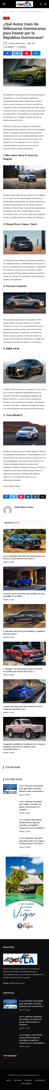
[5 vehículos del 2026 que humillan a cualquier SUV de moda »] (24, 616)
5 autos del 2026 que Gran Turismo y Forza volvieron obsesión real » (23, 707)
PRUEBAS (28, 1080)
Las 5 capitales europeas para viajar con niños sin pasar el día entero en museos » (30, 805)
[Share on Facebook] (7, 53)
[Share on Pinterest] (26, 53)
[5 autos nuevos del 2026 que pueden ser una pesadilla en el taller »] (24, 578)
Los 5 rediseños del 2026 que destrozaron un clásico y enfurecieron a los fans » (24, 557)
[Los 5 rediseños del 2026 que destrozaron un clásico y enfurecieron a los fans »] (24, 541)
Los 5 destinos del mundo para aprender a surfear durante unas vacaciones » (31, 788)
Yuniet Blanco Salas (17, 43)
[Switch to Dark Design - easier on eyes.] (41, 4)
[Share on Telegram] (36, 53)
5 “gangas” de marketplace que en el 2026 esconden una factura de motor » (22, 670)
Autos (6, 18)
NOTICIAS (18, 1080)
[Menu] (4, 4)
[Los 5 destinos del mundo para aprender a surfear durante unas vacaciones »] (10, 789)
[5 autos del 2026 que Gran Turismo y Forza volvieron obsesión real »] (24, 691)
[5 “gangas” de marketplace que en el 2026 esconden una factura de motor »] (24, 654)
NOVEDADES (40, 1080)
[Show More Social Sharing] (43, 53)
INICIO (9, 1080)
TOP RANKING (26, 1084)
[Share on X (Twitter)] (17, 53)
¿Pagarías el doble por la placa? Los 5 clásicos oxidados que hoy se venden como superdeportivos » (24, 746)
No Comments (10, 47)
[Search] (45, 4)
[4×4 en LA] (24, 4)
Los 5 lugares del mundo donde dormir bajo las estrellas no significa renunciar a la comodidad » (31, 823)
